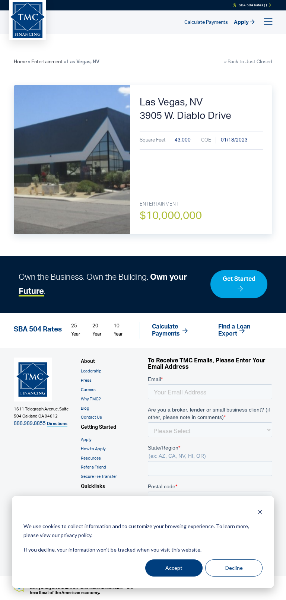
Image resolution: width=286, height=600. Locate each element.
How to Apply (93, 449)
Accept (173, 568)
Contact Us (91, 417)
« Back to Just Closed (248, 62)
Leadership (91, 371)
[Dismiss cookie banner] (260, 512)
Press (86, 380)
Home (20, 62)
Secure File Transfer (99, 476)
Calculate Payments (206, 22)
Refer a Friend (93, 467)
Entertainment (47, 62)
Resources (91, 458)
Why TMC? (91, 399)
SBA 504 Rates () (253, 5)
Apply (242, 22)
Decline (234, 568)
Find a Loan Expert (234, 330)
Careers (88, 390)
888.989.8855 (30, 423)
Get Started (239, 279)
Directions (57, 424)
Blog (85, 408)
